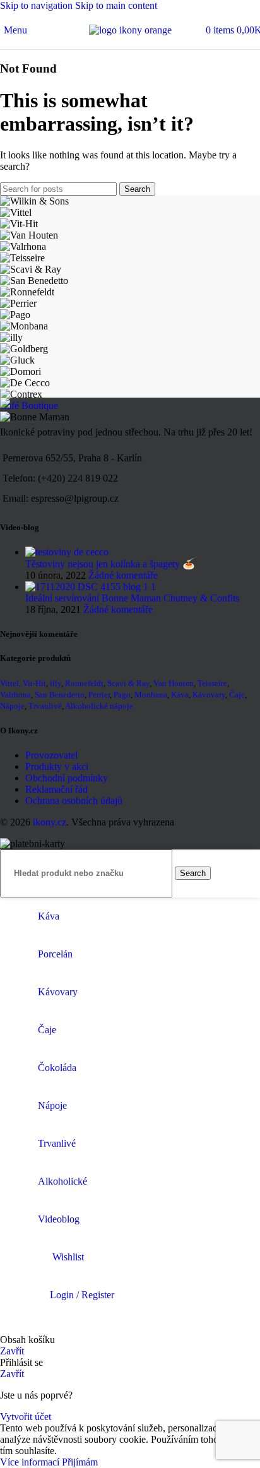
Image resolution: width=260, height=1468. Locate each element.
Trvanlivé (45, 706)
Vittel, (10, 683)
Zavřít (12, 1351)
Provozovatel (51, 755)
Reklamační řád (56, 789)
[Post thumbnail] (67, 552)
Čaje (237, 694)
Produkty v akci (56, 766)
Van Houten (173, 683)
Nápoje (12, 706)
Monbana (150, 694)
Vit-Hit (34, 683)
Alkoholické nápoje (99, 706)
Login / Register (82, 1294)
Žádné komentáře (123, 575)
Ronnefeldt (84, 683)
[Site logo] (130, 30)
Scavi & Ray (128, 683)
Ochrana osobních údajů (73, 800)
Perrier (99, 694)
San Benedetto (60, 694)
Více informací (31, 1462)
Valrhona (15, 694)
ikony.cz (49, 822)
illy (55, 683)
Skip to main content (116, 5)
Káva (180, 694)
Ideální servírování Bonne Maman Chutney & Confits (132, 598)
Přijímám (80, 1462)
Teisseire (212, 683)
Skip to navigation (37, 5)
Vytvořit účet (25, 1416)
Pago (122, 694)
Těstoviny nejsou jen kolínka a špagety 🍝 (110, 564)
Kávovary (208, 694)
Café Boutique (29, 405)
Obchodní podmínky (66, 777)
